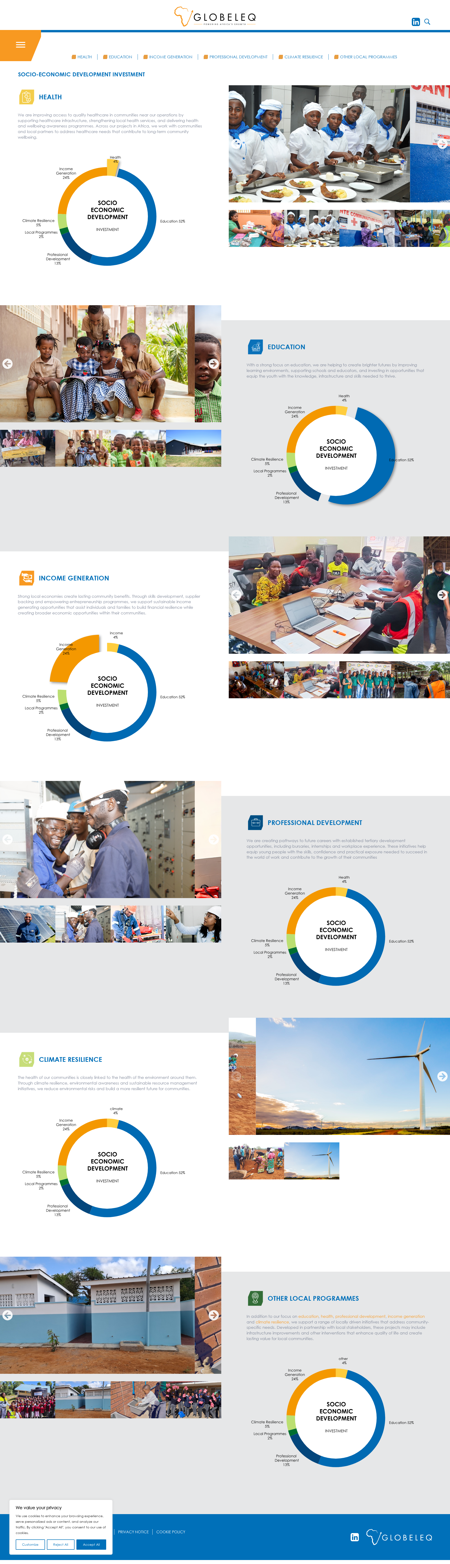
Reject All (60, 1544)
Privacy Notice (133, 1532)
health (327, 1316)
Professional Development (238, 56)
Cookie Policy (170, 1532)
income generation (406, 1316)
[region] (60, 1527)
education (308, 1316)
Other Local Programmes (368, 56)
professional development (360, 1316)
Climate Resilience (304, 56)
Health (85, 56)
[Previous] (236, 144)
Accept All (91, 1544)
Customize (30, 1544)
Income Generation (170, 56)
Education (120, 56)
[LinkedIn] (416, 22)
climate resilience (272, 1321)
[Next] (442, 144)
